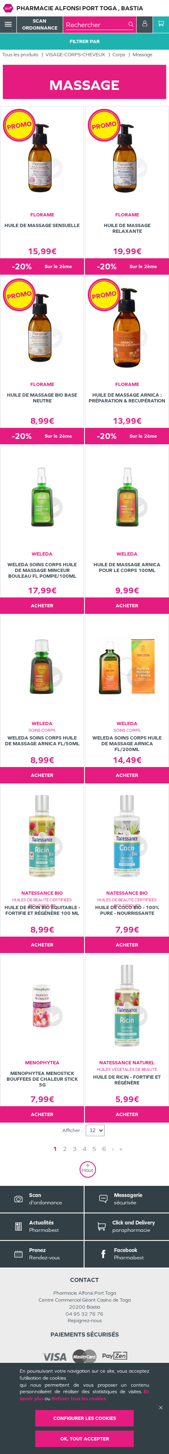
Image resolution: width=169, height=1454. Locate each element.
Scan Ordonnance (39, 24)
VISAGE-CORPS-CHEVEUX (75, 54)
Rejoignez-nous (85, 1320)
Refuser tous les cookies (79, 1398)
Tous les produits (20, 54)
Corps (118, 54)
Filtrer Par (85, 41)
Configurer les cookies (84, 1418)
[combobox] (97, 24)
